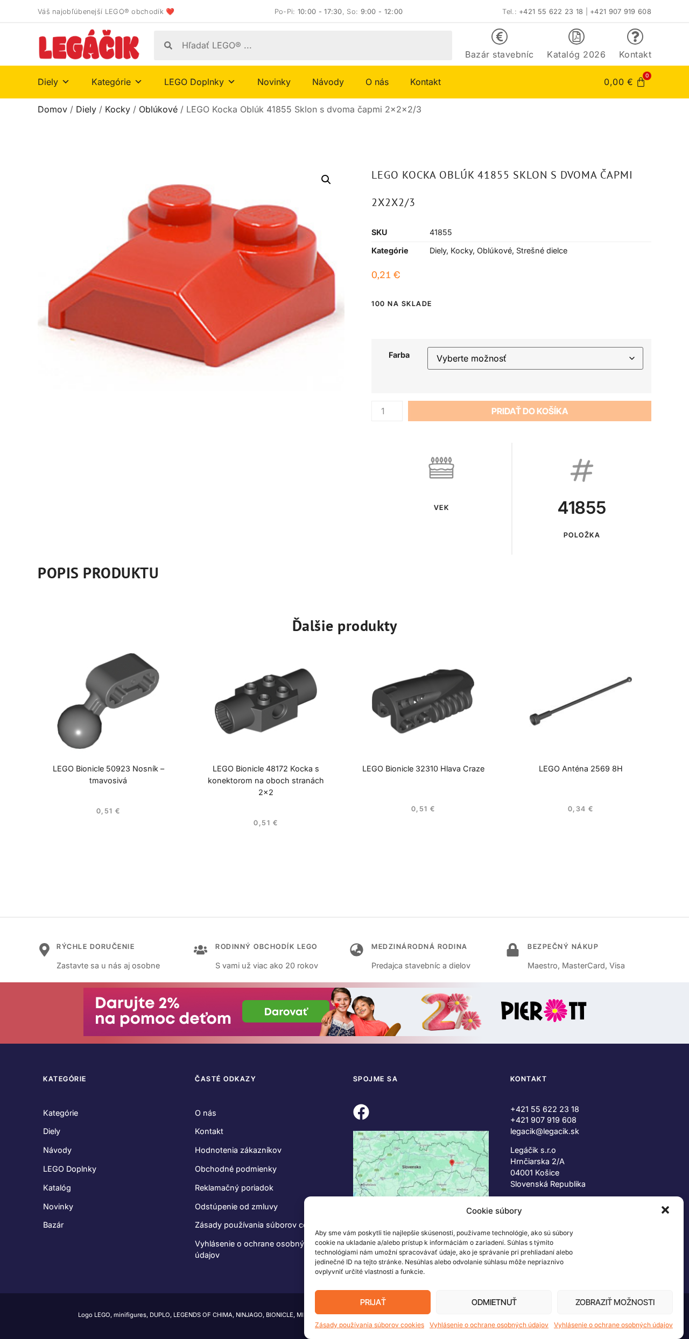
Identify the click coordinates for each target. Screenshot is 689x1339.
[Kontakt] (635, 37)
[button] (666, 1211)
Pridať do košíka (529, 411)
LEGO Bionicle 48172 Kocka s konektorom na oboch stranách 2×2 (266, 780)
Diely (86, 109)
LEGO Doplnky (69, 1168)
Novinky (274, 81)
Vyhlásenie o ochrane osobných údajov (489, 1325)
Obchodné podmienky (236, 1168)
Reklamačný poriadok (234, 1187)
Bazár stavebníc (499, 54)
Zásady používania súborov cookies (369, 1325)
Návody (328, 81)
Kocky (117, 109)
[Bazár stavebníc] (499, 37)
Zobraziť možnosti (615, 1302)
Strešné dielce (541, 250)
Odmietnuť (494, 1302)
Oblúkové (158, 109)
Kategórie (60, 1112)
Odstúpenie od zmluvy (236, 1206)
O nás (377, 81)
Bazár (53, 1224)
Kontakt (635, 54)
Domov (52, 109)
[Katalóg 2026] (576, 37)
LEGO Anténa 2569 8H (581, 768)
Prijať (373, 1302)
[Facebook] (361, 1112)
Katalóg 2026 (576, 54)
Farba (399, 355)
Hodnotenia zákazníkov (238, 1149)
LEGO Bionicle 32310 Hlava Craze (423, 768)
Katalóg (57, 1187)
